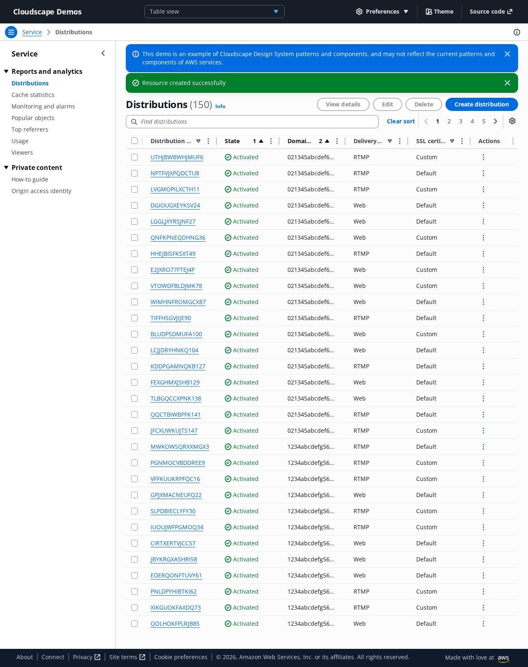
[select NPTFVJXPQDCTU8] (134, 173)
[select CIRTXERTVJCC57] (134, 543)
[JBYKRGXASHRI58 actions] (483, 559)
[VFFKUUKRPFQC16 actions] (483, 479)
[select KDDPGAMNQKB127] (134, 366)
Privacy (83, 657)
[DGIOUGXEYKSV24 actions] (483, 205)
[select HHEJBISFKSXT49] (134, 254)
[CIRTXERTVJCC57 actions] (483, 543)
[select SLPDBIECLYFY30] (134, 511)
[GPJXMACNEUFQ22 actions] (483, 495)
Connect (53, 657)
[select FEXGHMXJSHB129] (134, 382)
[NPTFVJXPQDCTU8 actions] (483, 173)
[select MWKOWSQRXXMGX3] (134, 447)
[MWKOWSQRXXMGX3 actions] (483, 447)
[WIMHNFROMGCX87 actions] (483, 302)
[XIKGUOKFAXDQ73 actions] (483, 607)
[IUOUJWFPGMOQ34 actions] (483, 527)
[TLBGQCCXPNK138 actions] (483, 398)
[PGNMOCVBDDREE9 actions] (483, 463)
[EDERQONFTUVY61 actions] (483, 575)
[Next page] (495, 121)
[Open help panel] (517, 32)
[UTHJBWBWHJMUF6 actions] (483, 157)
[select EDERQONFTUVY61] (134, 575)
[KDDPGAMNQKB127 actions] (483, 366)
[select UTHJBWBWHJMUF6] (134, 157)
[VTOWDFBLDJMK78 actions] (483, 286)
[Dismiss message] (507, 54)
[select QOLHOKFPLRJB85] (134, 624)
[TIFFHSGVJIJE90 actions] (483, 318)
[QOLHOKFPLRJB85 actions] (483, 624)
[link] (73, 32)
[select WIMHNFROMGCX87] (134, 302)
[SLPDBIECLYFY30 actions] (483, 511)
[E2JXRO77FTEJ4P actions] (483, 270)
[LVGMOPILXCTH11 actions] (483, 189)
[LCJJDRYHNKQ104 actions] (483, 350)
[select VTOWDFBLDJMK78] (134, 286)
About (24, 657)
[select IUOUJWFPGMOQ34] (134, 527)
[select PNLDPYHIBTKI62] (134, 591)
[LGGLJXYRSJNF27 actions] (483, 221)
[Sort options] (208, 141)
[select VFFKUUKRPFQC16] (134, 479)
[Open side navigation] (11, 32)
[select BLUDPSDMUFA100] (134, 334)
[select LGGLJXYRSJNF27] (134, 221)
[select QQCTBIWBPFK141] (134, 414)
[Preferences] (512, 120)
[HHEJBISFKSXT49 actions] (483, 254)
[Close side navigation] (103, 53)
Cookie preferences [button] (180, 657)
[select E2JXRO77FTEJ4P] (134, 270)
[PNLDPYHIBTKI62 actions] (483, 591)
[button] (439, 11)
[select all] (134, 141)
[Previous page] (426, 121)
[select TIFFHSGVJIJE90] (134, 318)
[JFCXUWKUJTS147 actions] (483, 431)
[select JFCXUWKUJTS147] (134, 430)
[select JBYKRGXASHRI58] (134, 559)
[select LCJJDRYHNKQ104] (134, 350)
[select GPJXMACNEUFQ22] (134, 495)
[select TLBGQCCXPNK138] (134, 398)
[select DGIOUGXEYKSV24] (134, 205)
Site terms (124, 657)
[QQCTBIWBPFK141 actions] (483, 414)
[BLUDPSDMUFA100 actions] (483, 334)
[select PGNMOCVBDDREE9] (134, 463)
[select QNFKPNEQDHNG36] (134, 237)
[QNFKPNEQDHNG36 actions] (483, 237)
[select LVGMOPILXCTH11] (134, 189)
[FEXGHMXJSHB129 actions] (483, 382)
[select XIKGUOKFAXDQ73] (134, 607)
